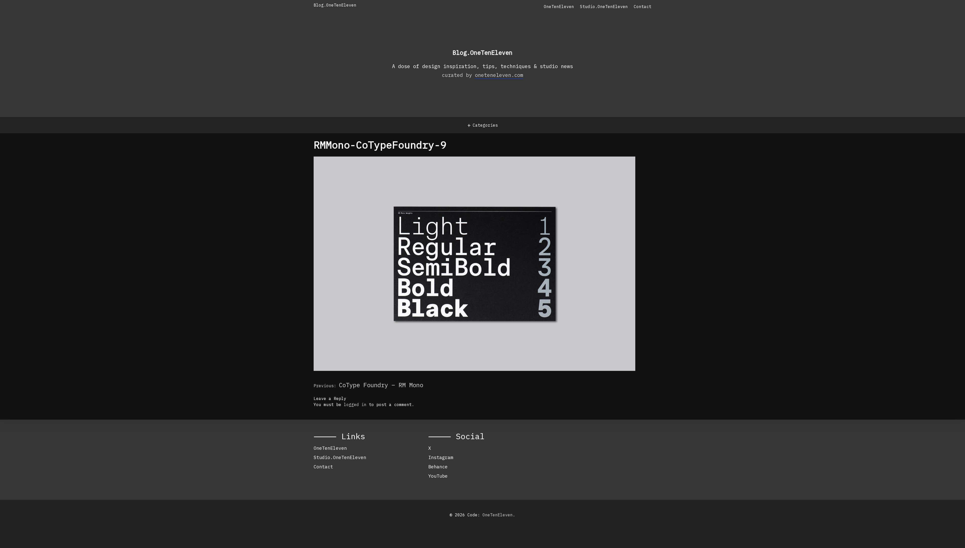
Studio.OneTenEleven (604, 6)
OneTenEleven (559, 6)
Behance (438, 467)
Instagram (440, 457)
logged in (355, 404)
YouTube (438, 476)
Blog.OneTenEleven (335, 5)
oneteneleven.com (499, 75)
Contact (642, 6)
